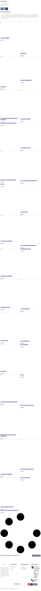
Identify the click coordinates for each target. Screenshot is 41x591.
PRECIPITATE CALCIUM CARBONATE (9, 510)
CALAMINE (3, 86)
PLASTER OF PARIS (25, 477)
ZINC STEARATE (24, 344)
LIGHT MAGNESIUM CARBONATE (28, 245)
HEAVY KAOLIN (24, 212)
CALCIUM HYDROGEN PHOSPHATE (8, 401)
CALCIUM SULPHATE (25, 147)
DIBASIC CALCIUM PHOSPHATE (8, 180)
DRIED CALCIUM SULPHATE (27, 405)
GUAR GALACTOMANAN (6, 474)
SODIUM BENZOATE (5, 307)
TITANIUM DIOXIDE (25, 308)
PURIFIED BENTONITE (25, 249)
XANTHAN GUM (4, 340)
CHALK (22, 374)
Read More (2, 40)
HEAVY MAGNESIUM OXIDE (27, 469)
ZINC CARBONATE (24, 341)
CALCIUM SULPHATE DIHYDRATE (8, 123)
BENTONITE (23, 53)
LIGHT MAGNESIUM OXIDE (6, 506)
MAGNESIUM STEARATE (6, 276)
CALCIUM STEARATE (25, 119)
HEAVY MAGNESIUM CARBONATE (28, 180)
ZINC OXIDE (3, 371)
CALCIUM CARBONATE (26, 80)
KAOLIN (2, 184)
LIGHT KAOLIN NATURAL (6, 241)
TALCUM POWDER (4, 38)
